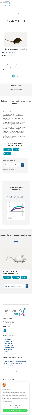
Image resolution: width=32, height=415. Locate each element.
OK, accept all (16, 410)
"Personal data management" (7, 401)
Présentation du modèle (16, 85)
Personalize (15, 407)
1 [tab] (14, 282)
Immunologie (9, 13)
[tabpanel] (16, 263)
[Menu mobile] (29, 2)
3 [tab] (18, 282)
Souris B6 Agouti (17, 13)
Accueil (3, 13)
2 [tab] (16, 282)
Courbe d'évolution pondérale (16, 89)
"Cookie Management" (15, 398)
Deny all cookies (15, 405)
